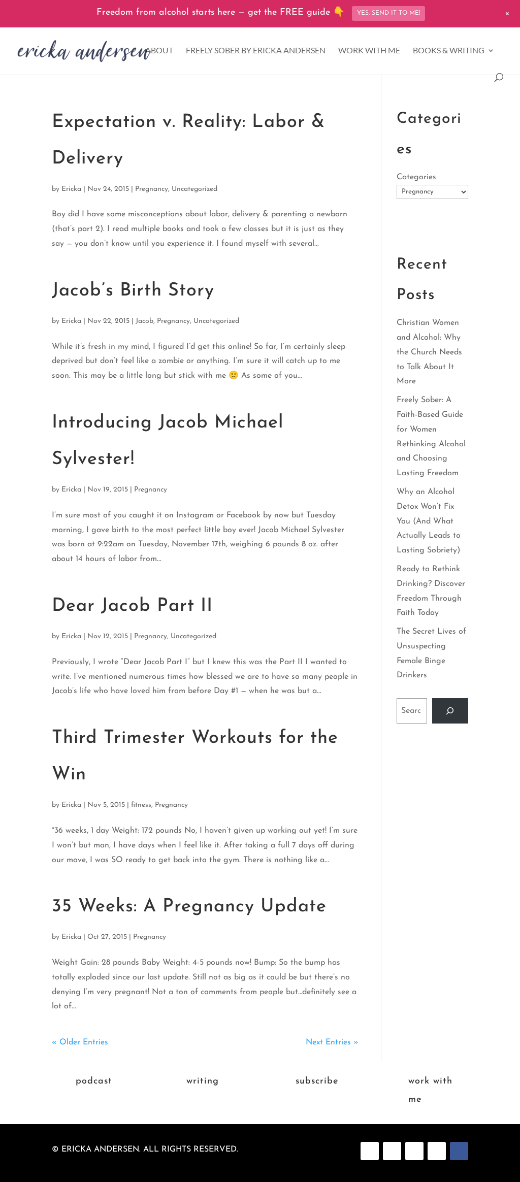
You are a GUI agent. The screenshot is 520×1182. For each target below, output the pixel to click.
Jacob (144, 321)
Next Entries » (332, 1042)
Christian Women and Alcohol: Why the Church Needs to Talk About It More (429, 352)
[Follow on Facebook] (370, 1151)
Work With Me (369, 51)
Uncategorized (194, 189)
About (159, 51)
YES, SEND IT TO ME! (388, 13)
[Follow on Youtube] (437, 1151)
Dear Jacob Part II (132, 606)
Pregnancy (151, 189)
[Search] (450, 710)
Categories (416, 177)
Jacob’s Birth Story (133, 291)
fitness (141, 805)
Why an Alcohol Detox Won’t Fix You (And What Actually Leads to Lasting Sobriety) (429, 521)
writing (202, 1081)
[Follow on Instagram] (414, 1151)
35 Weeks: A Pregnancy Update (189, 907)
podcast (94, 1081)
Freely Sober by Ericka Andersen (256, 51)
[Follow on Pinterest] (392, 1151)
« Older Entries (80, 1042)
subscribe (317, 1081)
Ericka (71, 189)
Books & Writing (448, 51)
